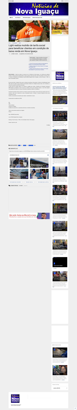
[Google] (12, 1)
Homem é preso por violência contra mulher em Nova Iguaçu (59, 192)
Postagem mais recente (15, 182)
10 (54, 273)
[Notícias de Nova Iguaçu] (38, 15)
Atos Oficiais (17, 17)
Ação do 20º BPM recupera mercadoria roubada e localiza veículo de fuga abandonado (59, 134)
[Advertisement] (18, 64)
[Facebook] (9, 1)
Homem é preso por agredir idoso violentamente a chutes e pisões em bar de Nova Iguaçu (60, 87)
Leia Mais (56, 145)
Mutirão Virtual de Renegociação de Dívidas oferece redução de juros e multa (18, 175)
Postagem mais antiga (43, 182)
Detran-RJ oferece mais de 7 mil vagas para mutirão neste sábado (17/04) (19, 165)
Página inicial (29, 182)
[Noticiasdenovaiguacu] (14, 1)
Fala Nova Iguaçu (27, 17)
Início (12, 17)
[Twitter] (10, 1)
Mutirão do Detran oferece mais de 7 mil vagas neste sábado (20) (39, 165)
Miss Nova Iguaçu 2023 (37, 17)
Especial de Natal (58, 265)
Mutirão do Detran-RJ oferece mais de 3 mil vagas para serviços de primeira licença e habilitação (39, 175)
